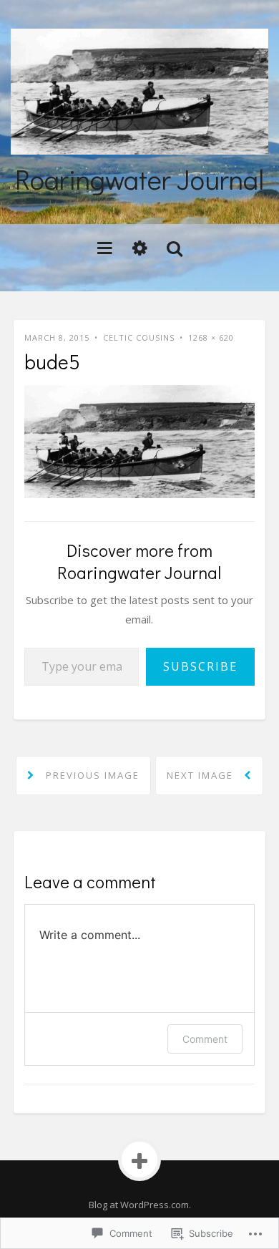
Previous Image (91, 775)
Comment (204, 1039)
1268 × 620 (211, 337)
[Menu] (105, 247)
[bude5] (139, 440)
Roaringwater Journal (139, 179)
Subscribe (200, 666)
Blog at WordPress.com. (140, 1204)
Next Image (202, 775)
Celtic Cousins (139, 337)
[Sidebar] (140, 247)
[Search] (174, 247)
